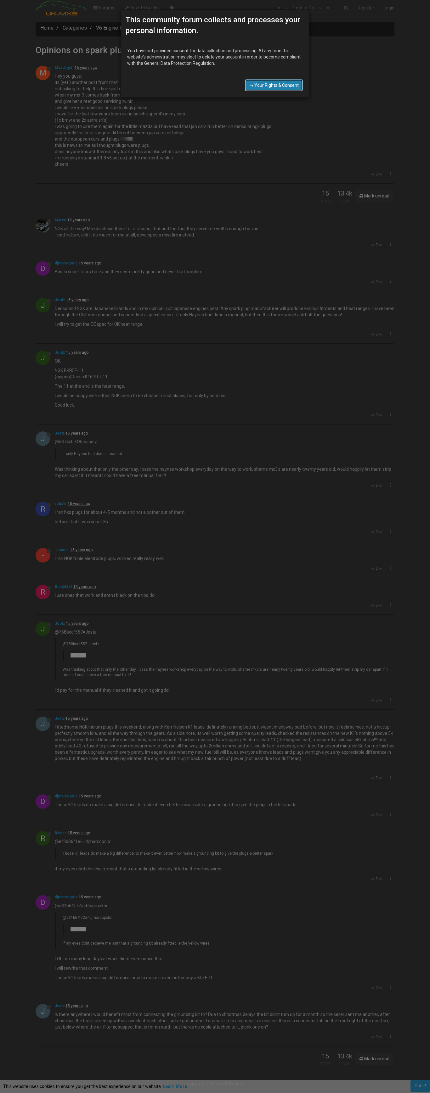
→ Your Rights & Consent (274, 85)
